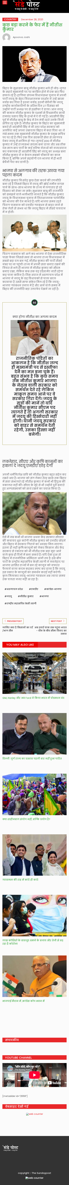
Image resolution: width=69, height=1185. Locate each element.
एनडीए (34, 589)
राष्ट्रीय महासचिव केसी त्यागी (21, 603)
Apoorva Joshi (21, 37)
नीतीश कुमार (27, 596)
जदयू (9, 596)
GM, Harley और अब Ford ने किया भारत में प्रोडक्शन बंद (33, 698)
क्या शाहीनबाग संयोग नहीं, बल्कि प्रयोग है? (26, 819)
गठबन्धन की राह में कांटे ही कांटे (20, 879)
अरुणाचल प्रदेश (15, 589)
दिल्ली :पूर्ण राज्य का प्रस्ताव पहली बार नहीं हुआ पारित (32, 758)
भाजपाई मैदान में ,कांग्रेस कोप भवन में (23, 1001)
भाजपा (45, 596)
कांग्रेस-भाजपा (53, 589)
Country (10, 19)
